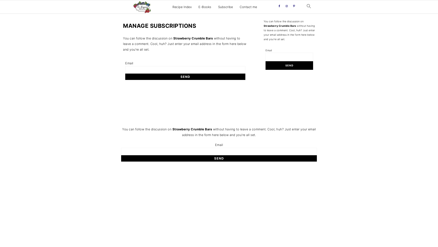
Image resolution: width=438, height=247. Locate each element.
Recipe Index (182, 7)
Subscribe (225, 7)
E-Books (204, 7)
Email (129, 63)
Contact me (248, 7)
